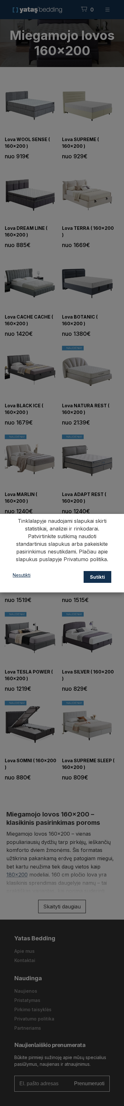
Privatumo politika (85, 559)
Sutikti (97, 577)
